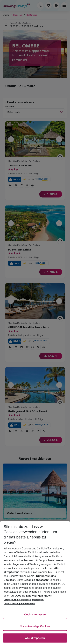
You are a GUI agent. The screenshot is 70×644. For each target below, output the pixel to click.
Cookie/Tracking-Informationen (19, 603)
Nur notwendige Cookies (35, 626)
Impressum (38, 600)
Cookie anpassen (35, 614)
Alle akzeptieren (35, 638)
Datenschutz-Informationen (17, 600)
